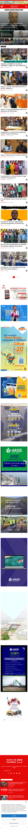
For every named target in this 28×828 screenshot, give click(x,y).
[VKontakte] (17, 773)
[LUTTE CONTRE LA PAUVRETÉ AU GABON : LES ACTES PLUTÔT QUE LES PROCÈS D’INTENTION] (4, 797)
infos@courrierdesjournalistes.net (17, 770)
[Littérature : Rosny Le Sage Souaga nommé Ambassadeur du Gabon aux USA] (14, 213)
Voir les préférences (14, 823)
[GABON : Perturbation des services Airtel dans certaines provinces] (4, 791)
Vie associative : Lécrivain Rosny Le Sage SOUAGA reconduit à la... (13, 177)
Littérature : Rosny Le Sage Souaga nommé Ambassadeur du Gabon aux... (13, 222)
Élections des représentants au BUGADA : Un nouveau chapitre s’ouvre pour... (14, 245)
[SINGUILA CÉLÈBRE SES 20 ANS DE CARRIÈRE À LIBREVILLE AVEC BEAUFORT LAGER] (14, 55)
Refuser (14, 819)
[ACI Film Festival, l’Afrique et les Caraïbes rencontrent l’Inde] (7, 43)
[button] (26, 802)
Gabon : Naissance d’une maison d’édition (14, 155)
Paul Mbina (3, 90)
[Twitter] (11, 773)
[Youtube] (19, 773)
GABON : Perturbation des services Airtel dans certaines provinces (16, 790)
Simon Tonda (3, 112)
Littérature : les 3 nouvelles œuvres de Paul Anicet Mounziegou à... (13, 268)
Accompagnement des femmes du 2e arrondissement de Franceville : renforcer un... (17, 784)
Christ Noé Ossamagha (5, 29)
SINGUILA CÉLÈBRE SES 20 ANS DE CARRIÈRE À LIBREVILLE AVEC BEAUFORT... (14, 64)
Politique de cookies (14, 826)
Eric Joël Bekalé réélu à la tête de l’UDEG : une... (14, 200)
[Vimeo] (14, 773)
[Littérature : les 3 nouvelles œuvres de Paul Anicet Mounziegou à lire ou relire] (14, 259)
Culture (2, 84)
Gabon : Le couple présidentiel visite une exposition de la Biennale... (13, 110)
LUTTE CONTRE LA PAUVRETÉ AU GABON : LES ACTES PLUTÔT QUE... (16, 796)
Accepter (14, 815)
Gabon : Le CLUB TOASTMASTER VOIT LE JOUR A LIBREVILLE (13, 87)
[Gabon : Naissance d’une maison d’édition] (14, 146)
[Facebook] (8, 773)
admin (2, 67)
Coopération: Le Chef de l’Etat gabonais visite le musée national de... (13, 133)
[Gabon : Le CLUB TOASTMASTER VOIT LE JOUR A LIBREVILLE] (14, 78)
